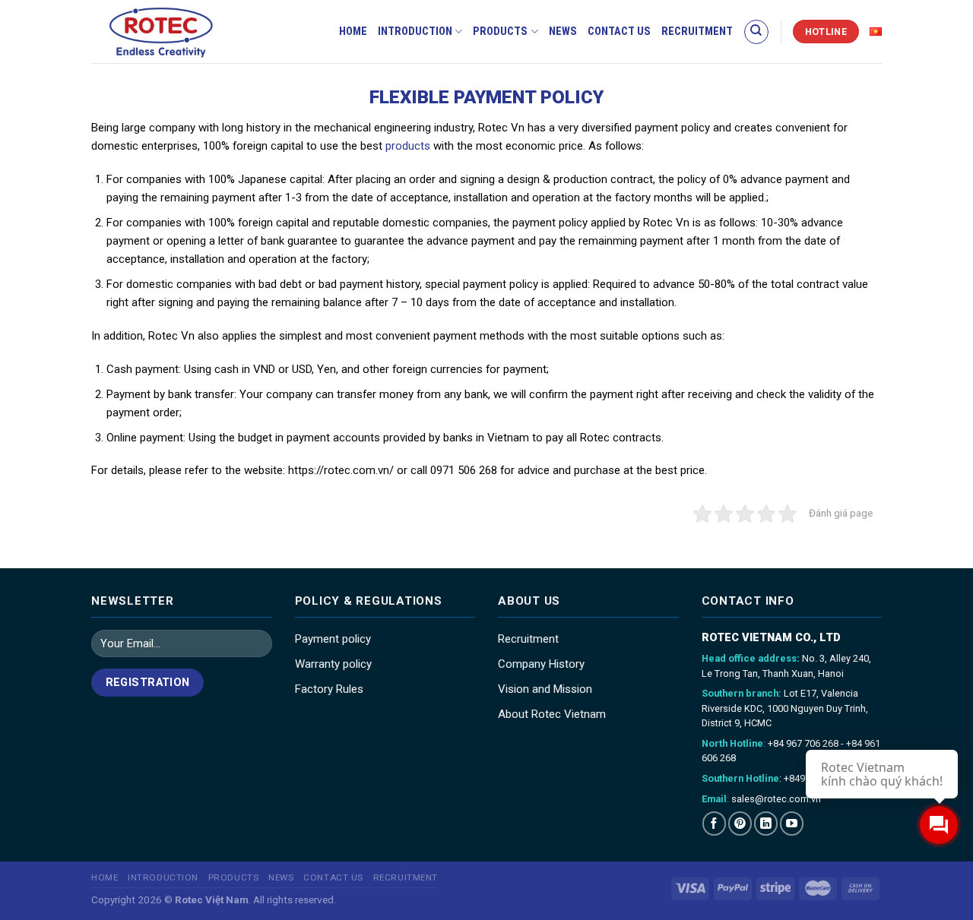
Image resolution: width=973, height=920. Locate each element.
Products (500, 31)
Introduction (415, 31)
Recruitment (697, 31)
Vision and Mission (545, 689)
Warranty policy (333, 664)
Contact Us (619, 31)
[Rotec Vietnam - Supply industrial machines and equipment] (186, 31)
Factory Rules (329, 689)
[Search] (756, 32)
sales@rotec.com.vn (776, 799)
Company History (541, 664)
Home (353, 31)
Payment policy (333, 639)
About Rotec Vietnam (552, 714)
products (407, 146)
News (563, 31)
